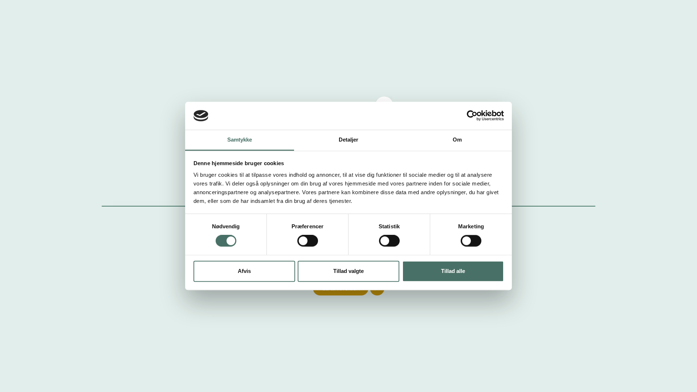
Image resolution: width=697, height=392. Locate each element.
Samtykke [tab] (239, 139)
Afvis (244, 271)
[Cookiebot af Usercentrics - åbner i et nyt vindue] (472, 115)
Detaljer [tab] (349, 139)
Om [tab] (457, 139)
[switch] (307, 241)
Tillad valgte (348, 271)
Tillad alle (453, 271)
